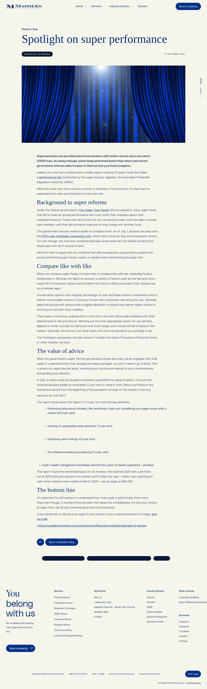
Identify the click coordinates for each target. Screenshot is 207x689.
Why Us (98, 597)
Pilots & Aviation (154, 612)
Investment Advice (63, 602)
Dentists (151, 602)
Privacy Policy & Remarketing (121, 674)
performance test (50, 177)
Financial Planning (37, 54)
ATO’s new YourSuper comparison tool (66, 236)
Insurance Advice (62, 619)
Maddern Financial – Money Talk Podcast (114, 607)
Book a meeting (188, 6)
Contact (142, 6)
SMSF (150, 607)
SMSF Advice (60, 613)
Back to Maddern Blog (62, 542)
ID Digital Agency (193, 683)
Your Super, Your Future (93, 210)
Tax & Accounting (63, 630)
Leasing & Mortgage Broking (68, 635)
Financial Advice (62, 597)
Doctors (151, 597)
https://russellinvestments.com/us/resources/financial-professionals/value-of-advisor (92, 525)
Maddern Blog (30, 29)
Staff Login (193, 674)
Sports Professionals (157, 616)
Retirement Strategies (65, 608)
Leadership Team (102, 602)
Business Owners (155, 621)
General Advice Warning (149, 674)
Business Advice (62, 624)
